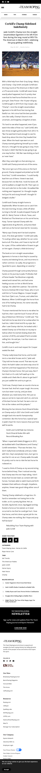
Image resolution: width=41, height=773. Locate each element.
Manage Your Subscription (11, 727)
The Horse (6, 687)
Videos (35, 14)
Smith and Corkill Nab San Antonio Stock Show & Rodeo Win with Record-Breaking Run (20, 433)
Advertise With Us (8, 742)
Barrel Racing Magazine (10, 680)
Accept (6, 769)
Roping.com (7, 702)
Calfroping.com (8, 691)
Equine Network (8, 738)
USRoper (6, 706)
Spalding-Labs (7, 709)
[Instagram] (5, 2)
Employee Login (8, 745)
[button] (4, 540)
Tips (15, 14)
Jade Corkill (29, 85)
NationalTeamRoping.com (11, 720)
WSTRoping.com (8, 713)
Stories (24, 14)
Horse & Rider (7, 684)
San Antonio (17, 409)
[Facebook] (3, 2)
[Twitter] (10, 661)
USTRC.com (6, 716)
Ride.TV (5, 723)
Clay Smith (17, 85)
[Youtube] (8, 2)
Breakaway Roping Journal (11, 677)
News (5, 14)
